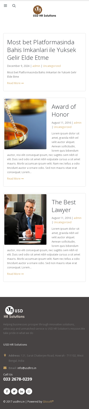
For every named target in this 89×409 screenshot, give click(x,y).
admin (36, 66)
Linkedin (21, 391)
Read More (14, 83)
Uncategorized (52, 66)
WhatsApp (29, 391)
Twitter (14, 391)
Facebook (7, 391)
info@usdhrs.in (26, 368)
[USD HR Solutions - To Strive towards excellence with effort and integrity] (44, 11)
